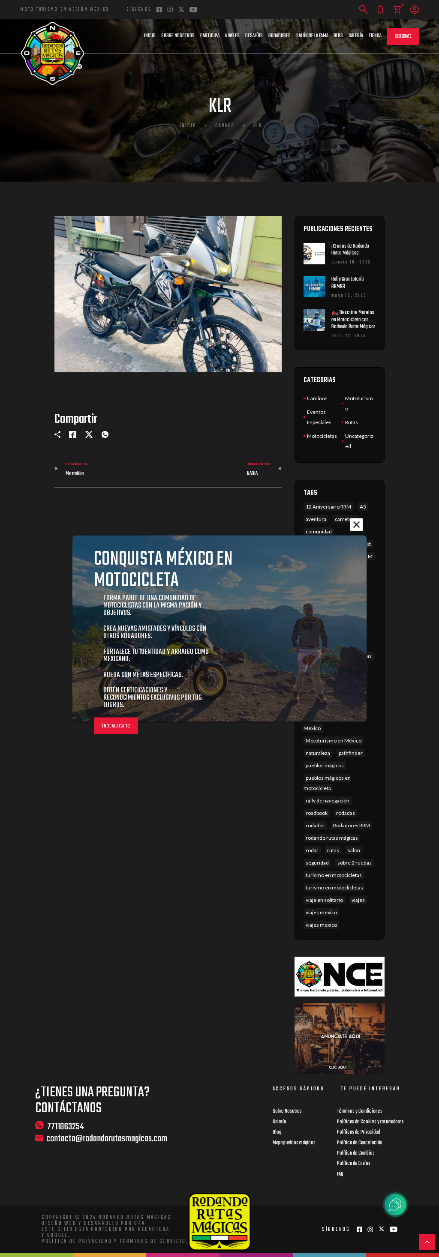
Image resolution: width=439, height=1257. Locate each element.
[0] (397, 10)
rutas (333, 850)
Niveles (232, 36)
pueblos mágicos (325, 765)
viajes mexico (321, 925)
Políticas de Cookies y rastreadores (370, 1122)
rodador (315, 825)
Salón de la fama (312, 36)
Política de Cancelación (359, 1143)
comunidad (319, 531)
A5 (363, 506)
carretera (346, 519)
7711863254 (65, 1126)
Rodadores (279, 36)
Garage (225, 126)
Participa (210, 36)
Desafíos (254, 36)
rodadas (345, 813)
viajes (358, 900)
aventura (316, 519)
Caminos (317, 398)
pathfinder (351, 753)
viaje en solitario (324, 900)
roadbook (317, 813)
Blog (338, 36)
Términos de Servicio (153, 1241)
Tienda (375, 36)
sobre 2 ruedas (354, 862)
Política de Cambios (356, 1153)
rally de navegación (327, 800)
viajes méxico (321, 912)
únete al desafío (116, 726)
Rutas (351, 422)
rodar (312, 850)
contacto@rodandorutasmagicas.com (106, 1139)
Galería (356, 36)
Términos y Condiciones (359, 1111)
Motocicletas (322, 436)
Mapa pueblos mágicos (294, 1143)
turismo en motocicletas (334, 875)
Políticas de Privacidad (358, 1132)
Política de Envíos (353, 1163)
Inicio (150, 36)
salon (354, 850)
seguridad (317, 862)
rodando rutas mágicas (332, 838)
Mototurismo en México (333, 740)
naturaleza (318, 753)
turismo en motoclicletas (334, 887)
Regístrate (403, 36)
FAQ (340, 1174)
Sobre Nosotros (178, 36)
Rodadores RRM (351, 825)
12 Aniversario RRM (328, 506)
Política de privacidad (77, 1241)
